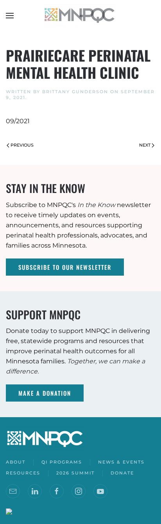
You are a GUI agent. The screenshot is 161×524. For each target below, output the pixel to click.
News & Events (121, 462)
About (15, 462)
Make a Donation (44, 393)
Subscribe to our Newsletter (64, 267)
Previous (22, 145)
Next (144, 145)
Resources (23, 473)
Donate (122, 473)
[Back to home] (80, 15)
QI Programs (61, 462)
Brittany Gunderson (75, 91)
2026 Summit (75, 473)
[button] (10, 15)
